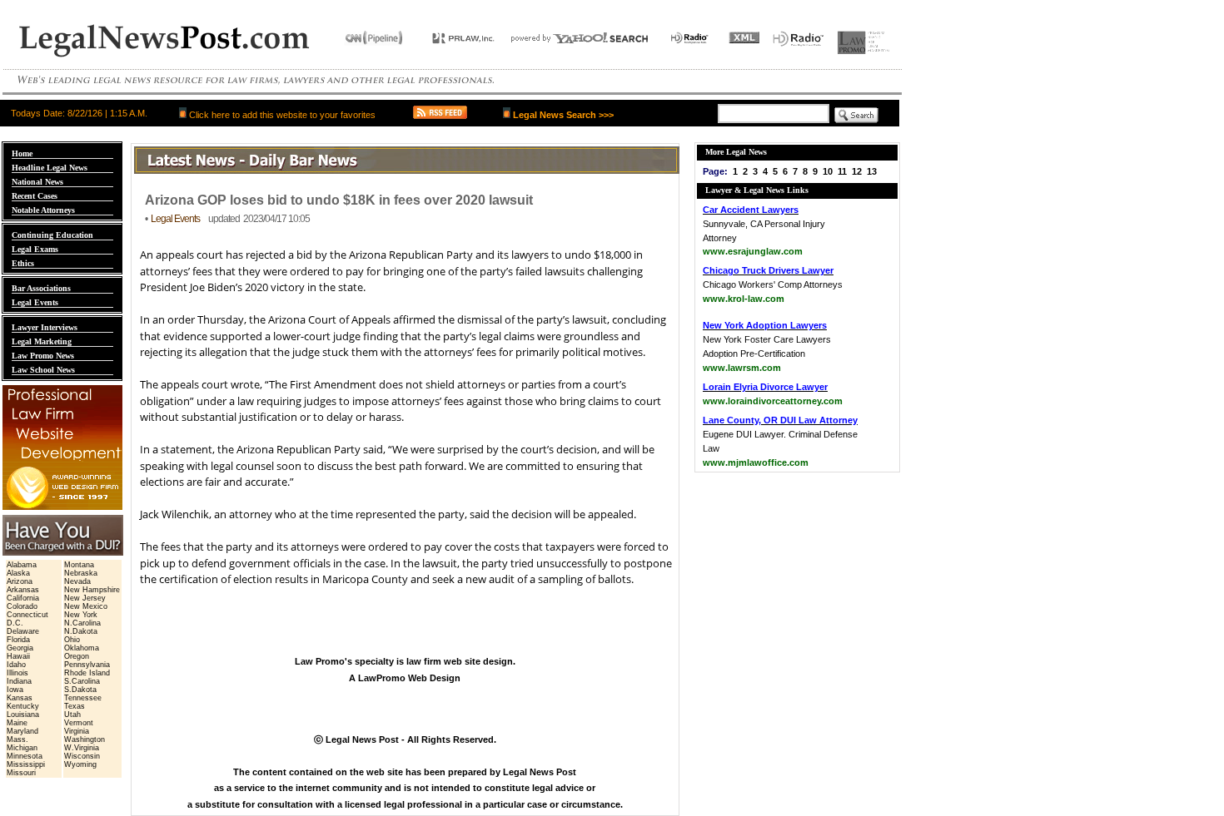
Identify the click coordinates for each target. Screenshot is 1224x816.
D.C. (15, 623)
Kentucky (23, 706)
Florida (18, 639)
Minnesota (24, 756)
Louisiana (23, 714)
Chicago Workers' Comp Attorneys (773, 284)
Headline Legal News (49, 167)
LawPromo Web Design (409, 678)
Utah (72, 714)
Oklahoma (81, 648)
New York (80, 615)
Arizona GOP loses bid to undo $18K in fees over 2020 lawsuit (339, 200)
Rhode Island (87, 673)
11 (842, 171)
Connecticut (27, 615)
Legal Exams (35, 249)
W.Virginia (81, 748)
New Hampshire (92, 590)
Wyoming (80, 764)
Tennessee (83, 698)
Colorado (22, 606)
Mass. (17, 739)
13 (872, 171)
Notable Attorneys (43, 210)
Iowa (15, 689)
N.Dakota (80, 631)
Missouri (21, 773)
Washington (84, 739)
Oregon (76, 656)
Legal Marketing (42, 341)
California (23, 598)
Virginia (76, 731)
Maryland (22, 731)
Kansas (19, 698)
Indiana (19, 681)
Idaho (16, 664)
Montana (79, 565)
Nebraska (80, 573)
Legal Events (35, 302)
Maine (17, 723)
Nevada (77, 581)
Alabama (22, 565)
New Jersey (85, 598)
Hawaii (18, 656)
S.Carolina (82, 681)
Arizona (19, 581)
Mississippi (26, 764)
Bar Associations (41, 288)
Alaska (18, 573)
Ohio (72, 639)
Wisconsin (82, 756)
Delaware (23, 631)
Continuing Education (52, 235)
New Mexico (85, 606)
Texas (74, 706)
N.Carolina (82, 623)
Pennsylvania (87, 664)
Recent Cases (34, 195)
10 (828, 171)
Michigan (22, 748)
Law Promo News (43, 355)
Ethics (23, 263)
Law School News (43, 369)
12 (857, 171)
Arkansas (23, 590)
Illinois (17, 673)
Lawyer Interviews (44, 327)
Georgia (20, 648)
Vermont (78, 723)
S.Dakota (80, 689)
